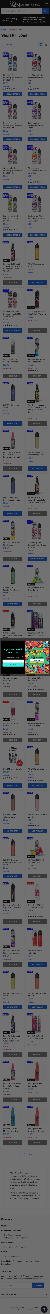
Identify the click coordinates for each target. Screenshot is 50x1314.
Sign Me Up (13, 665)
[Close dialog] (47, 642)
